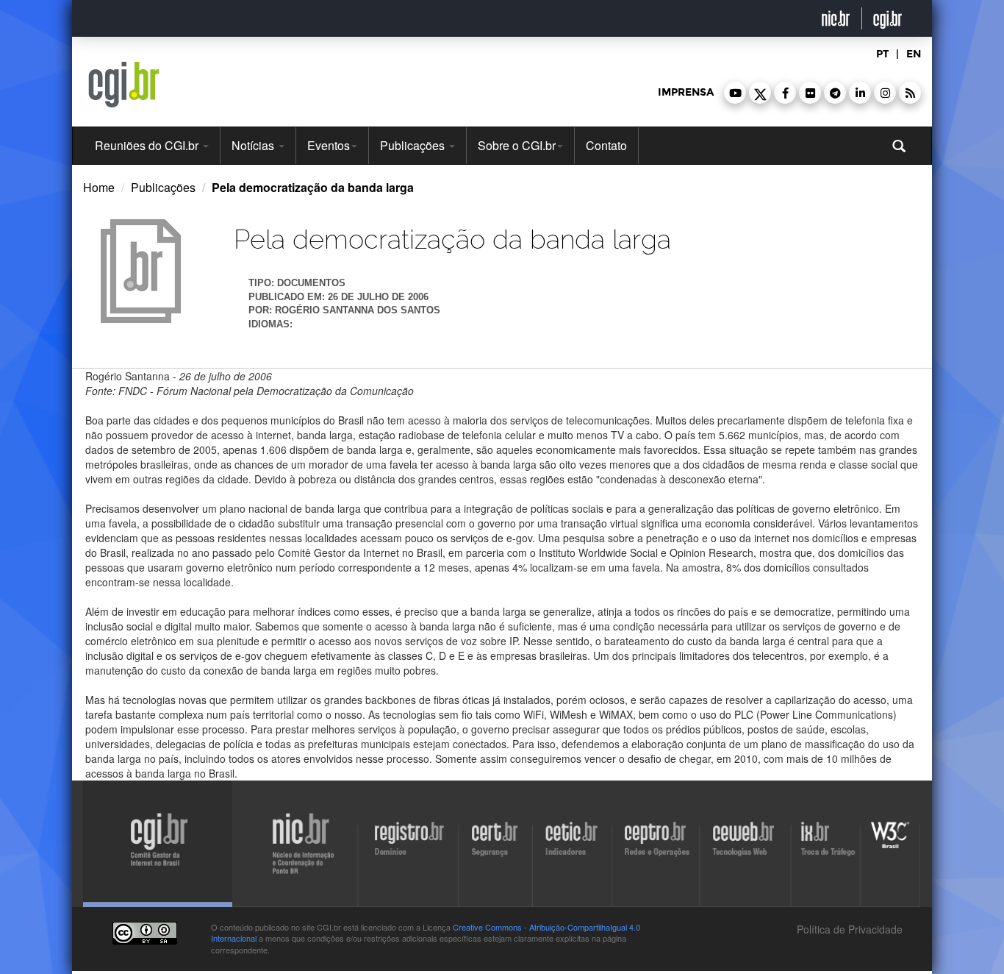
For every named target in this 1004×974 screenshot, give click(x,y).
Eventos (328, 145)
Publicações (414, 145)
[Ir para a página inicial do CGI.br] (124, 84)
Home (99, 187)
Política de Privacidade (848, 929)
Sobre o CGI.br (517, 145)
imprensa (686, 92)
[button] (735, 93)
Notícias (254, 145)
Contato (606, 145)
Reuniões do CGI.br (148, 145)
